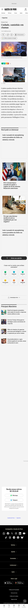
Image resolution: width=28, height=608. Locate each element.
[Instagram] (16, 556)
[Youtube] (24, 556)
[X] (12, 556)
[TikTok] (6, 560)
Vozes (15, 13)
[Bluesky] (22, 560)
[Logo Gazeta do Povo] (10, 9)
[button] (14, 320)
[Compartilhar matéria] (24, 605)
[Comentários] (3, 35)
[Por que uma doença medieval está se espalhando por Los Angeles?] (14, 227)
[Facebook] (8, 556)
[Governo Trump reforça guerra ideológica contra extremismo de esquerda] (3, 344)
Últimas (9, 13)
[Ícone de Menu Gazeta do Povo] (2, 9)
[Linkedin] (20, 556)
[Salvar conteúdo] (11, 35)
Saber (21, 13)
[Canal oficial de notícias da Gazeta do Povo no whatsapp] (4, 556)
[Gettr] (18, 560)
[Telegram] (14, 560)
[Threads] (10, 560)
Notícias (3, 13)
